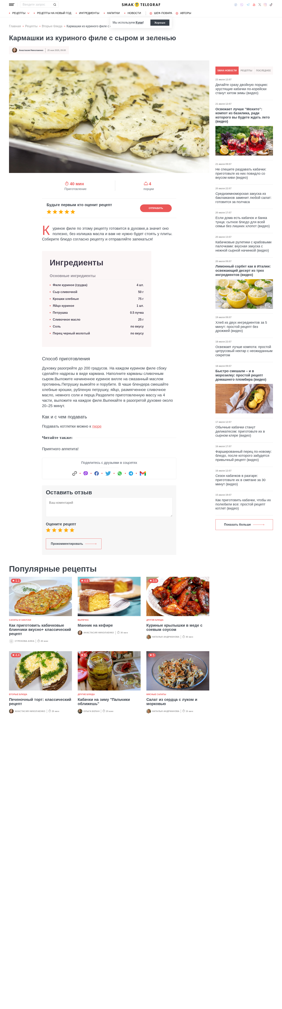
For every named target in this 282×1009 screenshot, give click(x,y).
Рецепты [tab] (246, 70)
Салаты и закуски (20, 620)
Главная (15, 26)
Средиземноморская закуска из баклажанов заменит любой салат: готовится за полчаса (243, 198)
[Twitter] (259, 4)
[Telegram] (248, 4)
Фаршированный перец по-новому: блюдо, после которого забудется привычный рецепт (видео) (243, 456)
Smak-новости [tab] (227, 70)
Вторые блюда (52, 26)
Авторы (185, 13)
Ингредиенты (89, 13)
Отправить (156, 208)
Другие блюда (154, 620)
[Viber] (241, 4)
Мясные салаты (156, 694)
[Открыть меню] (11, 4)
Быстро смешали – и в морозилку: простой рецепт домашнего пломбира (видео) (240, 375)
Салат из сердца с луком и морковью (171, 701)
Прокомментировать (67, 543)
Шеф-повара (163, 13)
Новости (134, 13)
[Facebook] (235, 4)
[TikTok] (271, 5)
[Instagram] (265, 4)
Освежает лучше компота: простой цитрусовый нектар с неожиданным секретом (243, 351)
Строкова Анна (24, 641)
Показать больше (237, 524)
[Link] (74, 473)
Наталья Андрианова (165, 637)
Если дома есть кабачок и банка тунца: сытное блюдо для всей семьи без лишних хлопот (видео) (242, 222)
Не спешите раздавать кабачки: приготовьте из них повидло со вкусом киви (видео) (240, 173)
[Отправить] (55, 5)
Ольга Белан (91, 711)
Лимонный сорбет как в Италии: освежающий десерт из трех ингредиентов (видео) (243, 270)
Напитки (113, 13)
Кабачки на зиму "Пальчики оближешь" (104, 701)
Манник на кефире (95, 625)
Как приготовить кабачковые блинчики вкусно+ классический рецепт (40, 629)
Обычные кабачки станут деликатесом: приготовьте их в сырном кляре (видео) (240, 431)
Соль (57, 326)
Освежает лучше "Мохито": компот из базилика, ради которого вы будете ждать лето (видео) (242, 115)
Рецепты (18, 13)
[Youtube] (254, 5)
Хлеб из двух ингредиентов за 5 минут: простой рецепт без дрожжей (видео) (241, 327)
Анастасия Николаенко (31, 50)
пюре (96, 426)
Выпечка (83, 620)
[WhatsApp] (119, 473)
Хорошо (159, 22)
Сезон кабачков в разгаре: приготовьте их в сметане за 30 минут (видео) (240, 480)
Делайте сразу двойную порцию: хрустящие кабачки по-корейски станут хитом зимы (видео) (241, 89)
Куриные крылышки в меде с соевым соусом (174, 627)
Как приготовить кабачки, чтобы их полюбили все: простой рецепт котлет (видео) (243, 504)
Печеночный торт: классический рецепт (40, 701)
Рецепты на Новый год (54, 13)
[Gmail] (142, 473)
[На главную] (141, 4)
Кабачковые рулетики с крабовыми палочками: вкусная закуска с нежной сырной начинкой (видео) (243, 246)
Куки (139, 22)
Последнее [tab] (263, 70)
